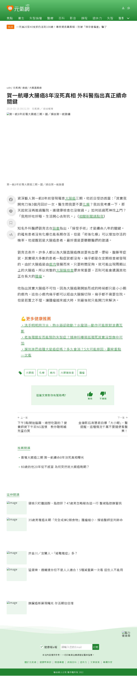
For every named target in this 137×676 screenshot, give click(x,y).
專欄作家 (107, 662)
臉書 (56, 228)
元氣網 (17, 87)
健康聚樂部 (45, 662)
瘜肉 (52, 264)
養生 (21, 18)
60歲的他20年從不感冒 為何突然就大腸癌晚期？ (55, 466)
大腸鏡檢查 (65, 270)
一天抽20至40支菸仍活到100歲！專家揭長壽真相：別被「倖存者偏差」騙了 (61, 26)
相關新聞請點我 (91, 216)
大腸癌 (70, 198)
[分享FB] (11, 199)
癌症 (24, 87)
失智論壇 (35, 18)
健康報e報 (50, 647)
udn (9, 87)
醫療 (50, 18)
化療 (86, 204)
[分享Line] (11, 211)
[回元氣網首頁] (21, 8)
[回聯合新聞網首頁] (10, 8)
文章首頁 (95, 662)
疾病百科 (72, 662)
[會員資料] (123, 8)
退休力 (97, 18)
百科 (61, 18)
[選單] (128, 8)
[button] (128, 17)
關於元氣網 (30, 662)
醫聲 (121, 18)
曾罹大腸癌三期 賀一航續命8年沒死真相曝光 (52, 457)
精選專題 (59, 662)
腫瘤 (38, 276)
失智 (110, 18)
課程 (84, 18)
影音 (73, 18)
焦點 (10, 18)
